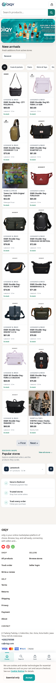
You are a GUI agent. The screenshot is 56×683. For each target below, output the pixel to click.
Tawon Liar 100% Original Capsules (14, 194)
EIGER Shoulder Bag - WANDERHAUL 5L (38, 285)
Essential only (12, 677)
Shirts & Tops (42, 67)
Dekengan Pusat (9, 202)
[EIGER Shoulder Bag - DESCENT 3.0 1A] (14, 312)
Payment (5, 612)
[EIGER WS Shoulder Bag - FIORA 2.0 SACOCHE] (14, 358)
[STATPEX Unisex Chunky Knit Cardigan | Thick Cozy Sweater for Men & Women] (41, 403)
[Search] (51, 12)
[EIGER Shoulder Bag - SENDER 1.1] (41, 358)
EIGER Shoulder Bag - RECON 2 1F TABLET (12, 285)
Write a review (8, 572)
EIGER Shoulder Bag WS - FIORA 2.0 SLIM (40, 103)
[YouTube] (3, 547)
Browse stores (35, 558)
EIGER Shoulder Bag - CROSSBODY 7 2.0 (12, 149)
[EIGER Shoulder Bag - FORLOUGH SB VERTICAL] (41, 221)
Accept (29, 677)
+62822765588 (7, 639)
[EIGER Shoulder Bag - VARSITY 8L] (14, 221)
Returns (5, 591)
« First (22, 443)
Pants (29, 67)
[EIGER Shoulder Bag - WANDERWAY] (41, 312)
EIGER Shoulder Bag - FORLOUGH (38, 194)
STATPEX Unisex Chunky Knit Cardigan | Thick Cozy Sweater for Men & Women (41, 422)
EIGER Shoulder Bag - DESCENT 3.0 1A (12, 331)
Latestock (7, 111)
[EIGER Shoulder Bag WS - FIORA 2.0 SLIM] (41, 84)
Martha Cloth (34, 430)
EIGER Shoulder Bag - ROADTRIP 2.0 (38, 149)
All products (7, 558)
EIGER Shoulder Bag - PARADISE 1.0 (12, 422)
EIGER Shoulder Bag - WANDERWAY (38, 331)
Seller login (34, 565)
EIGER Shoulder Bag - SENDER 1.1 (38, 376)
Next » (34, 443)
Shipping (5, 598)
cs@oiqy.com (7, 643)
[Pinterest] (8, 547)
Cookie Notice (17, 671)
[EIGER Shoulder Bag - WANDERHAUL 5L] (41, 266)
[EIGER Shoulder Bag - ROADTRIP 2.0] (41, 130)
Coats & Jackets (16, 67)
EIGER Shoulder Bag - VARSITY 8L (12, 240)
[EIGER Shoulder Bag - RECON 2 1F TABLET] (14, 266)
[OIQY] (16, 4)
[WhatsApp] (13, 547)
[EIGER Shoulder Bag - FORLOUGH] (41, 175)
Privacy (4, 605)
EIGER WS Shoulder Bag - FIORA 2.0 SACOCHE (13, 376)
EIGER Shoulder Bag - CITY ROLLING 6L (14, 103)
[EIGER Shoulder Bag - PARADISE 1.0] (14, 403)
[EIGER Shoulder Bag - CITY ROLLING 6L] (14, 84)
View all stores (45, 452)
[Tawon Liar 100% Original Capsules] (14, 175)
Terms (4, 585)
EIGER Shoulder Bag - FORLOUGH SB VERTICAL (40, 240)
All (5, 67)
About (4, 619)
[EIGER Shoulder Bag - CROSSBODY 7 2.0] (14, 130)
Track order (6, 565)
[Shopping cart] (52, 4)
